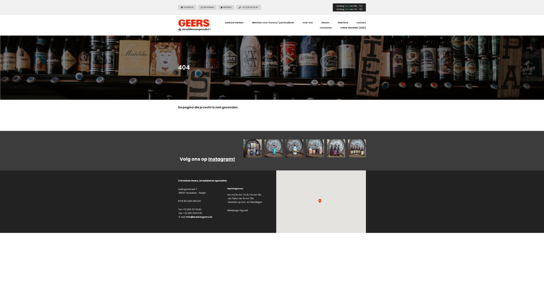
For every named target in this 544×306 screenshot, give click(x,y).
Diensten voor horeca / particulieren (273, 22)
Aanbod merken (234, 22)
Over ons (308, 22)
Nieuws (325, 22)
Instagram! (221, 159)
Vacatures (326, 27)
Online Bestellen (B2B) (353, 27)
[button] (319, 201)
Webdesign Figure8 (237, 210)
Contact (361, 22)
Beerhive (343, 22)
